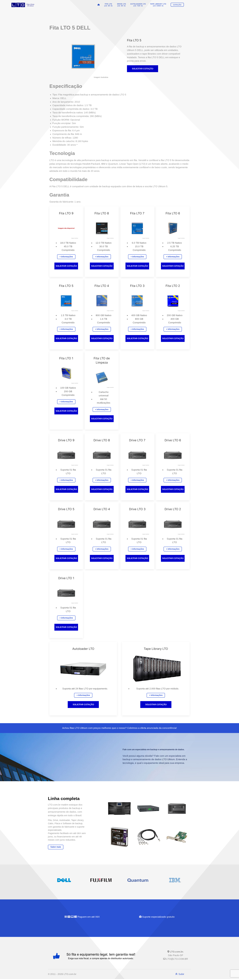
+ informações (66, 257)
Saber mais (55, 847)
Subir (181, 974)
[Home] (99, 5)
